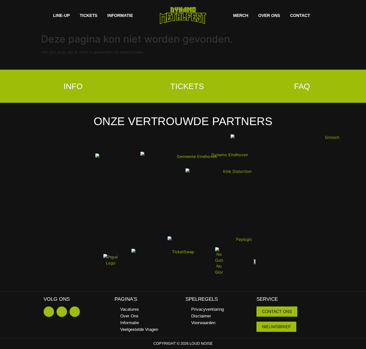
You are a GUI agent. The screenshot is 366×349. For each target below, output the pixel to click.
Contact (300, 15)
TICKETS (88, 15)
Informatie (120, 15)
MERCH (240, 15)
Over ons (269, 15)
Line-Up (61, 15)
